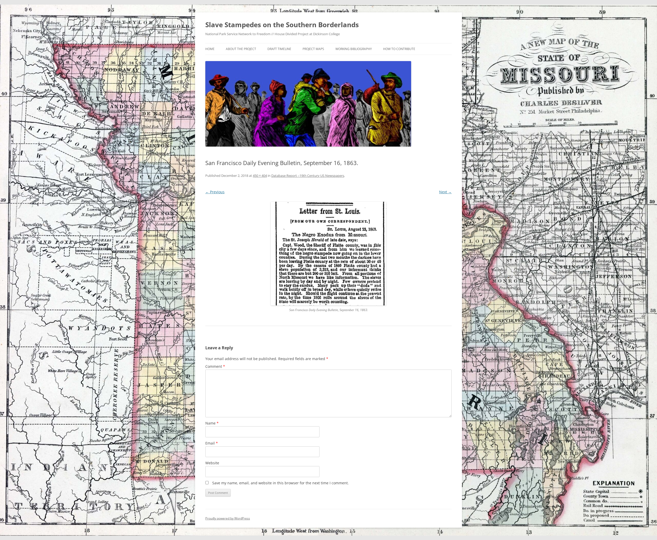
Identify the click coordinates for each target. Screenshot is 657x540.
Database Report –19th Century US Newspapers (307, 175)
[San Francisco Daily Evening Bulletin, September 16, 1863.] (328, 253)
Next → (445, 191)
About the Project (241, 49)
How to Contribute (399, 49)
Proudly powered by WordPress (227, 518)
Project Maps (313, 49)
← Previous (215, 191)
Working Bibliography (353, 49)
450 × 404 (260, 175)
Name (212, 423)
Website (212, 462)
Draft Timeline (279, 49)
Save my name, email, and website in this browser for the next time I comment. (280, 482)
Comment (215, 366)
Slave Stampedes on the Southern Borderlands (282, 24)
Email (211, 443)
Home (210, 49)
